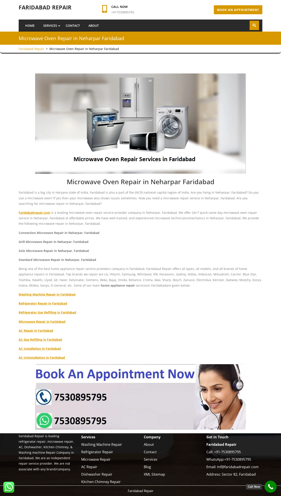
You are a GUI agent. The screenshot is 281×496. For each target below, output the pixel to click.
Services (50, 25)
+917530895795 (122, 12)
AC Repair (89, 466)
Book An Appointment (238, 10)
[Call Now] (271, 487)
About (93, 25)
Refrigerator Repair (97, 452)
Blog (147, 466)
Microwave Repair (96, 459)
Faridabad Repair (45, 7)
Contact (73, 25)
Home (30, 25)
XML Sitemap (154, 474)
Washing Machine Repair (101, 444)
